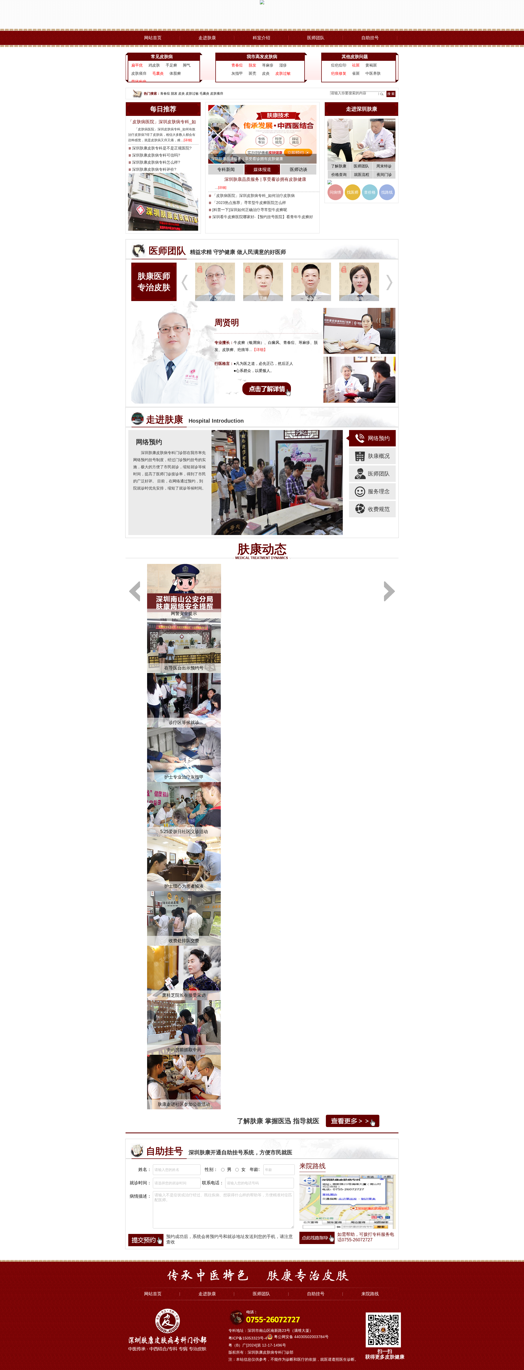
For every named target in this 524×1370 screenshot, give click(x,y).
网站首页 (153, 37)
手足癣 (171, 65)
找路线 (387, 192)
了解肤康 (338, 166)
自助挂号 (370, 37)
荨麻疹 (267, 65)
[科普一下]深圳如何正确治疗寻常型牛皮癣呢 (249, 210)
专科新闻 (226, 169)
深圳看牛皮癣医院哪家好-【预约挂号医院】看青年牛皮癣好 (262, 217)
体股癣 (175, 73)
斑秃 (252, 73)
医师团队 (315, 37)
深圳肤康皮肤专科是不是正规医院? (162, 148)
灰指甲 (237, 73)
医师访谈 (298, 169)
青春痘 (165, 93)
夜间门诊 (384, 174)
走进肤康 (207, 37)
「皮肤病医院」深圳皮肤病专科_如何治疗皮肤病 (253, 195)
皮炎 (266, 73)
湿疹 (283, 65)
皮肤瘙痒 (139, 73)
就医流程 (361, 174)
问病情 (335, 192)
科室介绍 (261, 37)
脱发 (174, 93)
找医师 (352, 192)
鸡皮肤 (154, 65)
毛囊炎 (204, 93)
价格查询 (339, 174)
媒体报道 (262, 169)
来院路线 (370, 1293)
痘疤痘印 (338, 65)
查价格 (370, 192)
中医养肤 (373, 73)
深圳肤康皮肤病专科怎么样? (156, 162)
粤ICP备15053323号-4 (247, 1338)
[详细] (188, 140)
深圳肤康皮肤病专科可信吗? (156, 155)
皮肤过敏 (192, 93)
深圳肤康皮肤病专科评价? (154, 169)
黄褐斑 (371, 65)
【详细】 (259, 349)
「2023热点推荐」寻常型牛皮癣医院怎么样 (249, 202)
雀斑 (356, 73)
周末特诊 (384, 166)
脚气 (186, 65)
